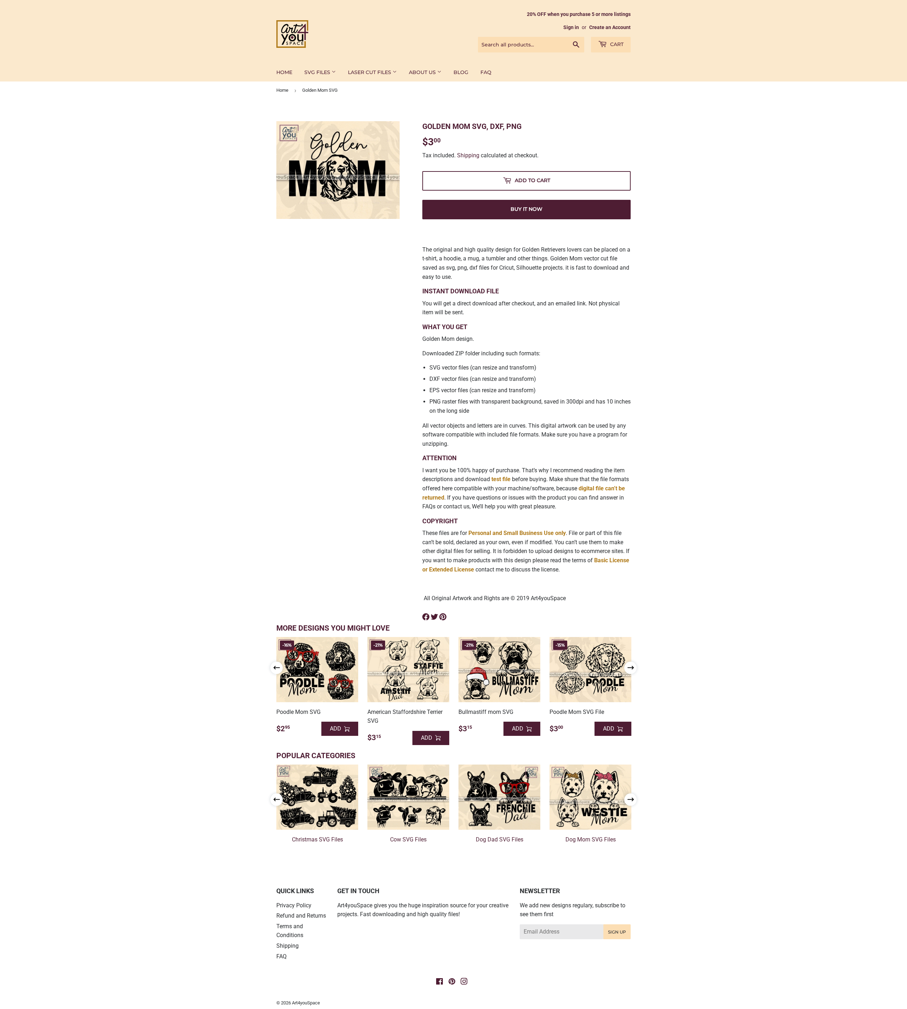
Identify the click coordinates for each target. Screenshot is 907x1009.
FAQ (485, 72)
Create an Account (610, 27)
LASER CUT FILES (370, 72)
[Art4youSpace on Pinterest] (452, 982)
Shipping (468, 155)
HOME (284, 72)
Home (282, 90)
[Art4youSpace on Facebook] (439, 982)
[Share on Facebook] (425, 616)
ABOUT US (423, 72)
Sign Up (617, 932)
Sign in (571, 27)
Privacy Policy (293, 905)
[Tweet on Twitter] (434, 616)
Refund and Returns (301, 915)
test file (501, 479)
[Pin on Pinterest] (442, 616)
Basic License (611, 560)
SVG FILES (318, 72)
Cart (616, 44)
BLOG (461, 72)
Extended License (451, 569)
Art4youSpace (306, 1002)
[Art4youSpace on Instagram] (464, 982)
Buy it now (526, 209)
